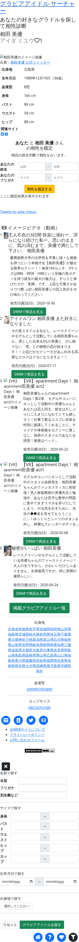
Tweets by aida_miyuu (18, 211)
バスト (3, 826)
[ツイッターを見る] (31, 720)
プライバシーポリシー (27, 734)
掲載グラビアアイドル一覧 (39, 608)
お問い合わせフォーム (27, 740)
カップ (3, 859)
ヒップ (3, 848)
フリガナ (7, 787)
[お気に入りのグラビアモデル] (61, 937)
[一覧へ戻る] (6, 720)
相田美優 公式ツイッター (30, 62)
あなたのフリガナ (7, 178)
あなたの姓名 (7, 167)
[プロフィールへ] (19, 720)
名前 (3, 780)
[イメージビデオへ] (43, 720)
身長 (3, 816)
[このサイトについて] (50, 937)
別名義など (9, 795)
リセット (10, 924)
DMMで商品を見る (28, 311)
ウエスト (3, 837)
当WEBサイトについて (27, 729)
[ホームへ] (38, 937)
